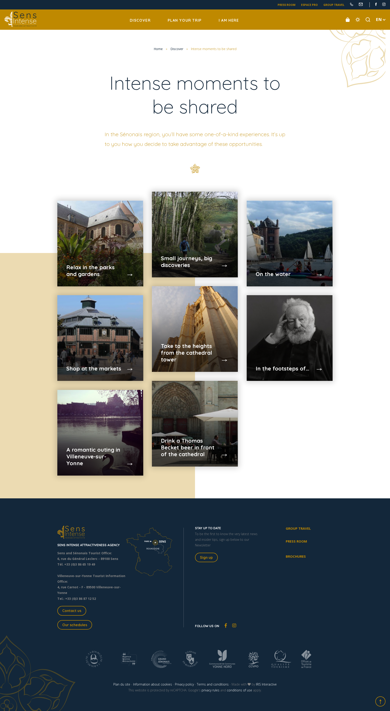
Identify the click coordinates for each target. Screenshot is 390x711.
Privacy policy (184, 684)
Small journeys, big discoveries (186, 261)
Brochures (296, 556)
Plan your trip (185, 20)
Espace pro (309, 5)
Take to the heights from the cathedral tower (186, 353)
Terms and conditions (213, 684)
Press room (286, 5)
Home (158, 49)
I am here (229, 20)
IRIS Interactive (266, 684)
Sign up (206, 557)
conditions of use (239, 690)
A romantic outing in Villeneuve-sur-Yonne (93, 456)
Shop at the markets (93, 368)
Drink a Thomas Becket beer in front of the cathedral (187, 447)
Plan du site (121, 684)
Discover (140, 20)
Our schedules (74, 625)
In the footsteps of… (282, 368)
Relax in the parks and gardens (90, 270)
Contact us (71, 610)
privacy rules (210, 690)
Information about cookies (152, 684)
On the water (273, 274)
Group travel (333, 5)
